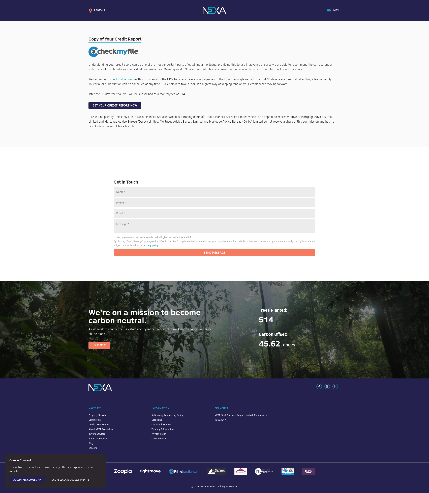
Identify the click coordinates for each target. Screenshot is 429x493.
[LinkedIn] (335, 386)
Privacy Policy (158, 434)
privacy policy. (151, 245)
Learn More (99, 345)
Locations (156, 419)
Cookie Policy (158, 438)
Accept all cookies (25, 479)
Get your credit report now (115, 105)
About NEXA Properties (100, 429)
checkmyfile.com (121, 79)
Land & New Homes (98, 424)
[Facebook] (319, 386)
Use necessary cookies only (68, 479)
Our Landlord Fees (161, 424)
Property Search (97, 415)
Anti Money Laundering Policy (167, 415)
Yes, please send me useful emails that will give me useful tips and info (154, 237)
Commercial (94, 419)
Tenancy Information (162, 429)
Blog (90, 443)
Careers (92, 448)
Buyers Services (96, 434)
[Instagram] (327, 386)
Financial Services (98, 438)
